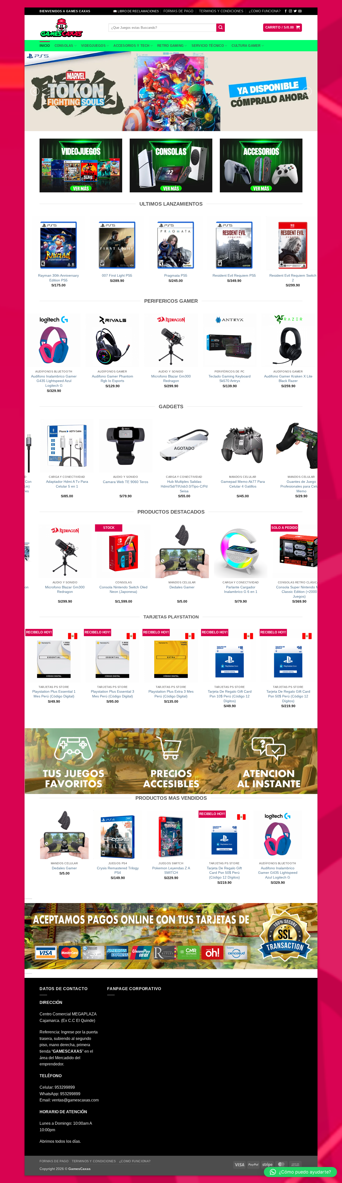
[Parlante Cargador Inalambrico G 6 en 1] (200, 551)
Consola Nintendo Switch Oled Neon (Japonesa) (83, 589)
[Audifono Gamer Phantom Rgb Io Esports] (112, 340)
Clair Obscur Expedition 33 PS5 (170, 277)
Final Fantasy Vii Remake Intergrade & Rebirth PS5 (229, 277)
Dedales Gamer (141, 587)
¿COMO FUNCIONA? (264, 11)
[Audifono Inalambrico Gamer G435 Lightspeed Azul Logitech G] (54, 340)
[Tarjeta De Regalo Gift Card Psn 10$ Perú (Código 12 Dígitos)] (229, 655)
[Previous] (34, 91)
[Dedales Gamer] (142, 551)
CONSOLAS (64, 46)
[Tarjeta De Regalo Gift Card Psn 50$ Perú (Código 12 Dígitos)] (288, 655)
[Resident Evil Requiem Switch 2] (112, 243)
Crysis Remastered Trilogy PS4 (118, 870)
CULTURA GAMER (246, 46)
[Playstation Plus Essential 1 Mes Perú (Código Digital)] (54, 655)
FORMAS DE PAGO (178, 11)
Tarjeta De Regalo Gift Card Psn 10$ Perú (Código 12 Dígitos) (230, 696)
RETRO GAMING (170, 46)
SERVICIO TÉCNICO (208, 46)
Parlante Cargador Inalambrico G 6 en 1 (200, 589)
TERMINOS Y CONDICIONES (221, 11)
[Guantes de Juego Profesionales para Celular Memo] (143, 446)
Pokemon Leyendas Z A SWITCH (171, 870)
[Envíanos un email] (299, 11)
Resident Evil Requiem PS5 (53, 275)
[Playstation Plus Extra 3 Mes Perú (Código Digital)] (171, 655)
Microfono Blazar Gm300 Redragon (171, 378)
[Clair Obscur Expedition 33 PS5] (171, 243)
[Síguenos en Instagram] (290, 11)
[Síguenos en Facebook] (285, 11)
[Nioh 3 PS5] (288, 243)
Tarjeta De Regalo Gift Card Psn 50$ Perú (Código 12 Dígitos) (288, 696)
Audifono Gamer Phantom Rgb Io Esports (112, 378)
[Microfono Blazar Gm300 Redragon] (171, 340)
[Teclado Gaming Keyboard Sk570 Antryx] (229, 340)
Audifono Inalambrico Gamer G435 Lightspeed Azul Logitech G (54, 380)
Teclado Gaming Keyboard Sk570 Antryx (230, 378)
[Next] (307, 91)
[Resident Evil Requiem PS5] (53, 243)
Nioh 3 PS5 (288, 275)
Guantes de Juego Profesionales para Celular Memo (143, 486)
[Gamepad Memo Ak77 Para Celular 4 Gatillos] (84, 446)
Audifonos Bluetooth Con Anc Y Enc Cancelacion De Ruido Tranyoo (260, 486)
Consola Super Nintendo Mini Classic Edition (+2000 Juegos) (259, 591)
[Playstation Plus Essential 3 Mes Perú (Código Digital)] (112, 655)
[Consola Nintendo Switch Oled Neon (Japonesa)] (83, 551)
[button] (282, 28)
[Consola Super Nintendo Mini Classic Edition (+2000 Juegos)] (259, 551)
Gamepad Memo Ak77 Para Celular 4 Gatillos (84, 484)
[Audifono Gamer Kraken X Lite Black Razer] (288, 340)
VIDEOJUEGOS (93, 46)
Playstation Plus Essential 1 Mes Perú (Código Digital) (54, 693)
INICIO (45, 46)
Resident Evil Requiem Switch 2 (112, 277)
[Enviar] (220, 28)
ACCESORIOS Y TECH (131, 46)
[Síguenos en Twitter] (295, 11)
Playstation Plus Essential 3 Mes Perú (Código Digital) (112, 693)
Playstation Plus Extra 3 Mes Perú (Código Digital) (171, 693)
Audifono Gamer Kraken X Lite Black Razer (288, 378)
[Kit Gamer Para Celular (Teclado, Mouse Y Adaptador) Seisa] (201, 446)
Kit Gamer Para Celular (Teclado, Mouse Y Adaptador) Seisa (202, 486)
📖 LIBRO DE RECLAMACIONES (136, 11)
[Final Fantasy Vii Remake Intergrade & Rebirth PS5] (229, 243)
